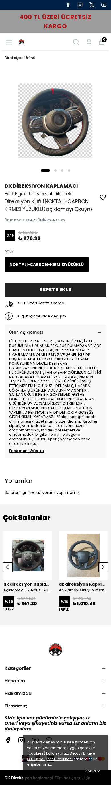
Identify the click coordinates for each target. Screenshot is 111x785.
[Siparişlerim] (88, 42)
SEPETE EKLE (55, 289)
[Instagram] (21, 740)
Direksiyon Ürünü (20, 57)
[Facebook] (8, 740)
